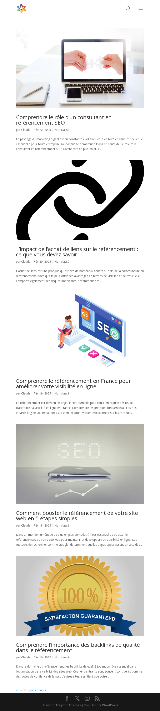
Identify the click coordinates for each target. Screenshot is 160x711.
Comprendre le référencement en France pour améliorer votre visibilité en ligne (73, 383)
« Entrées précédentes (31, 690)
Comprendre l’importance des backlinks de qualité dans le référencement (78, 647)
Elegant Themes (68, 705)
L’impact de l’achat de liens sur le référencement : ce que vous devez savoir (77, 251)
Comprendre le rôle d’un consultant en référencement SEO (64, 119)
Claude (25, 130)
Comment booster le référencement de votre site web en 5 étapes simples (77, 515)
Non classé (61, 130)
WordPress (110, 705)
